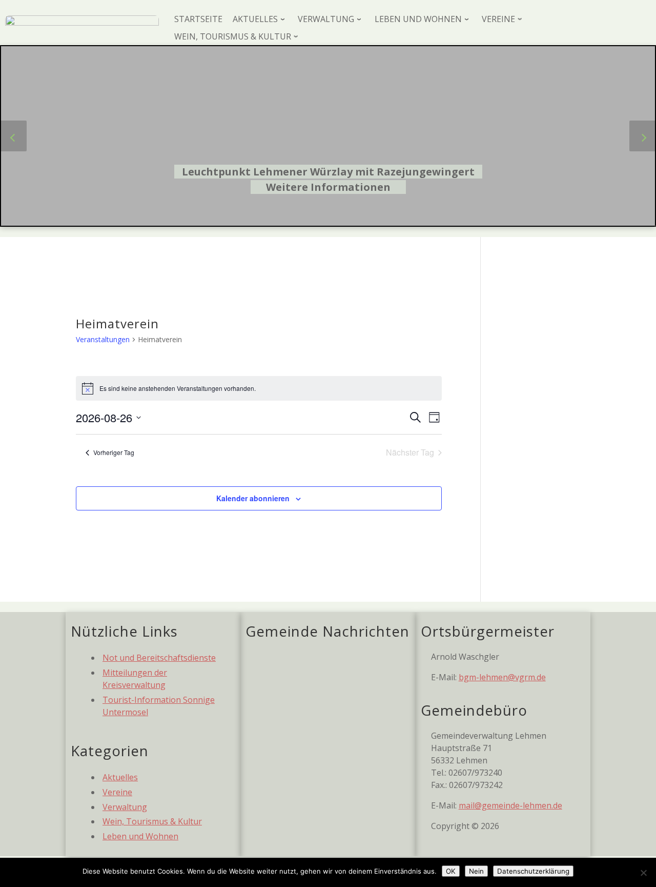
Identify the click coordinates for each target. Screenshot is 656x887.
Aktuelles (120, 777)
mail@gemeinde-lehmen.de (510, 805)
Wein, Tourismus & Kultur (152, 821)
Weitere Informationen (328, 187)
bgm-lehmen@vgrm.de (502, 677)
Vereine (117, 792)
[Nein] (643, 873)
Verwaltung (124, 807)
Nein (476, 871)
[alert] (259, 388)
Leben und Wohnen (140, 836)
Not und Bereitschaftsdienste (159, 657)
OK (451, 871)
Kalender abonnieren (253, 498)
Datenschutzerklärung (533, 871)
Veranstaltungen (103, 339)
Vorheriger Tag (113, 452)
